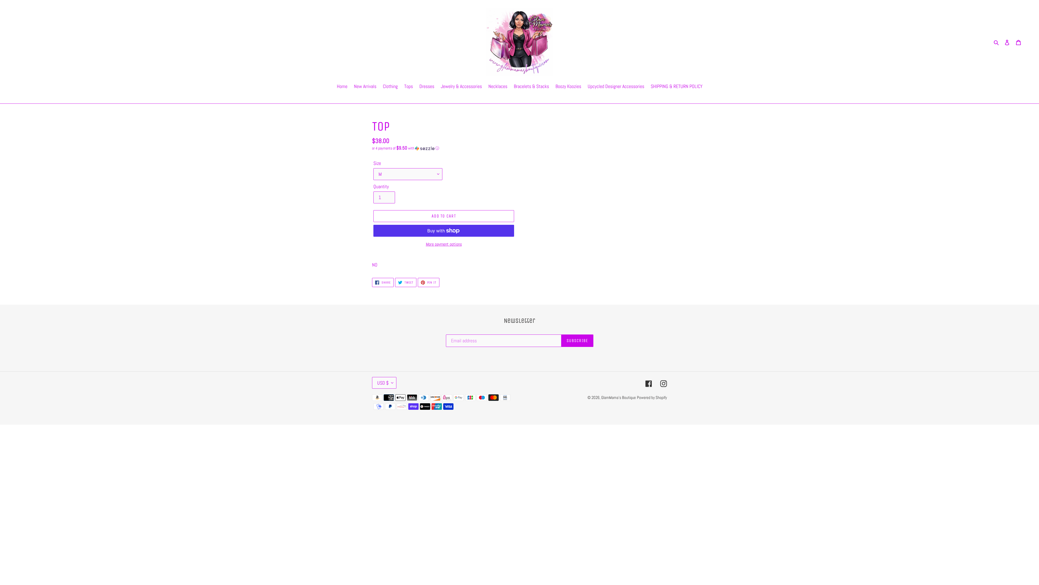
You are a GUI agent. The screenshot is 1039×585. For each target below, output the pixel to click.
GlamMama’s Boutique (618, 397)
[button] (405, 148)
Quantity (381, 186)
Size (377, 163)
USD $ (383, 383)
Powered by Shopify (652, 397)
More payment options (444, 244)
